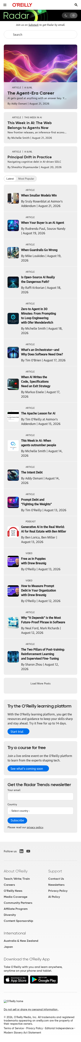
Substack (33, 24)
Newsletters (56, 885)
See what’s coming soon (27, 768)
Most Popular (26, 178)
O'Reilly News (13, 891)
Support (55, 871)
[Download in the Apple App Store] (16, 983)
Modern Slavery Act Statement (22, 1032)
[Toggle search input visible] (76, 4)
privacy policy (35, 827)
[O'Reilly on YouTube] (28, 851)
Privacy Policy (57, 891)
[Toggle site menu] (4, 4)
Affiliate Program (16, 909)
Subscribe (17, 820)
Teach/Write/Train (17, 879)
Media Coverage (15, 897)
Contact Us (56, 879)
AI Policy (54, 897)
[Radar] (25, 15)
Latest (10, 178)
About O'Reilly (16, 871)
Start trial (17, 731)
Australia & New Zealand (21, 941)
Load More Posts (40, 683)
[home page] (22, 4)
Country (12, 804)
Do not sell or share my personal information (31, 1009)
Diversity (10, 915)
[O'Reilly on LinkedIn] (21, 851)
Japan (8, 947)
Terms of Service (14, 1028)
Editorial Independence (59, 1028)
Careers (9, 885)
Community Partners (18, 903)
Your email (14, 790)
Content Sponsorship (18, 921)
